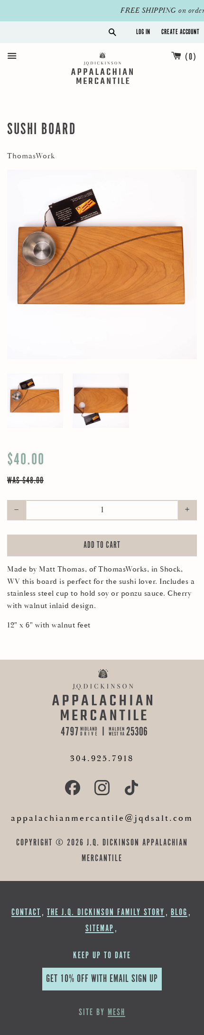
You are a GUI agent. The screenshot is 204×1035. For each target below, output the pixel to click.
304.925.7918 (102, 758)
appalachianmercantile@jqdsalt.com (102, 818)
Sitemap (99, 929)
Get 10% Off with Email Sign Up (102, 979)
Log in (143, 31)
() (191, 57)
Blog (179, 912)
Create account (180, 31)
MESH (116, 1012)
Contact (26, 912)
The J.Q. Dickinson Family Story (106, 912)
